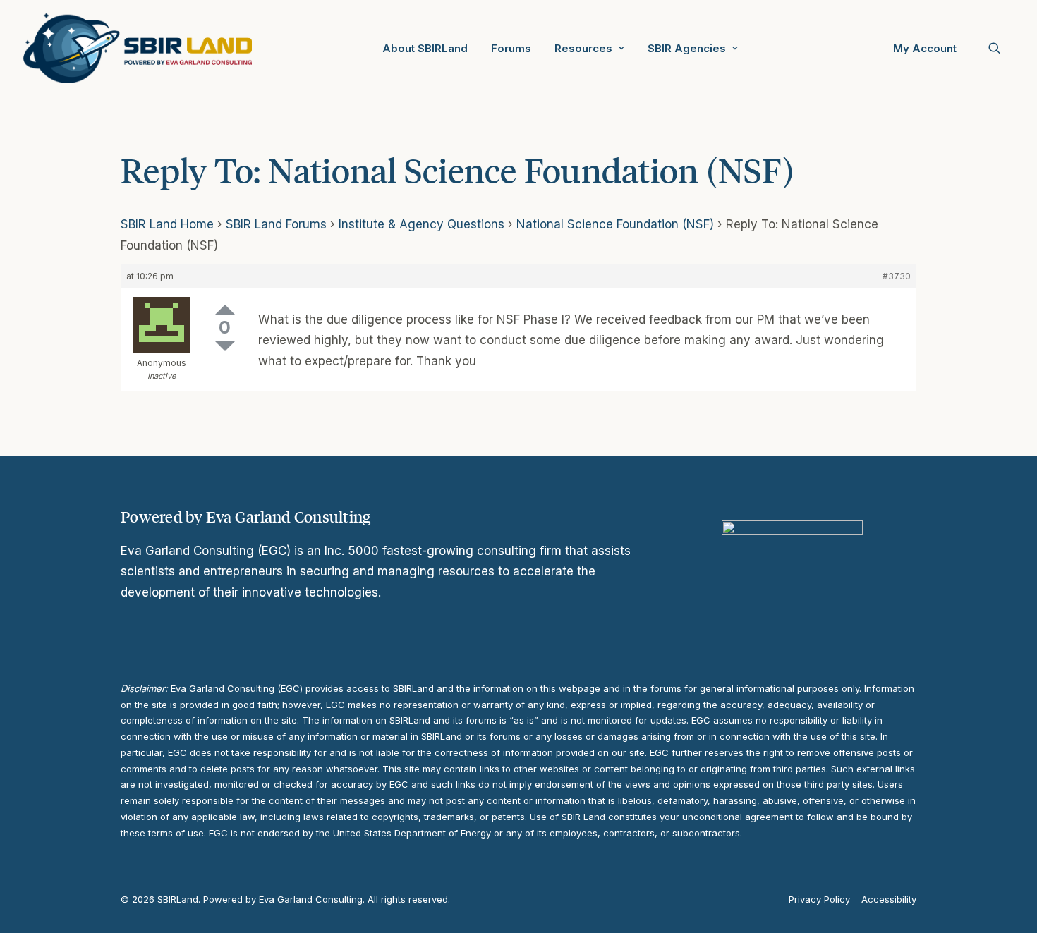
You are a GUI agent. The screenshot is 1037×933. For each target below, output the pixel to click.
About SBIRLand (425, 48)
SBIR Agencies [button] (687, 48)
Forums (511, 48)
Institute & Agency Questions (421, 224)
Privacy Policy (819, 899)
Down (225, 346)
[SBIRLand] (137, 48)
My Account (925, 48)
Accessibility (888, 899)
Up (225, 310)
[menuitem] (425, 48)
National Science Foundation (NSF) (615, 224)
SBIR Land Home (167, 224)
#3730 (897, 276)
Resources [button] (583, 48)
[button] (1001, 48)
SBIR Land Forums (276, 224)
